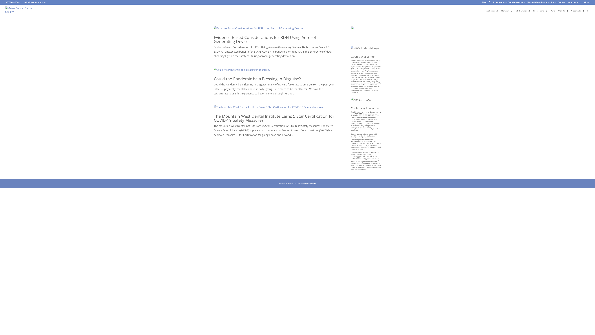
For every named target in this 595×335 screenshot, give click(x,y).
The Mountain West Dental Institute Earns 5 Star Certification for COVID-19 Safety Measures (274, 118)
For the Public (489, 11)
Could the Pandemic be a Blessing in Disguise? (257, 79)
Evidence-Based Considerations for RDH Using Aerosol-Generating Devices (265, 39)
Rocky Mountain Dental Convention (509, 2)
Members (505, 11)
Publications (538, 11)
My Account (572, 2)
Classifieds (576, 11)
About (484, 2)
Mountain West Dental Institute (541, 2)
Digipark (312, 183)
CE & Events (521, 11)
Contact (561, 2)
